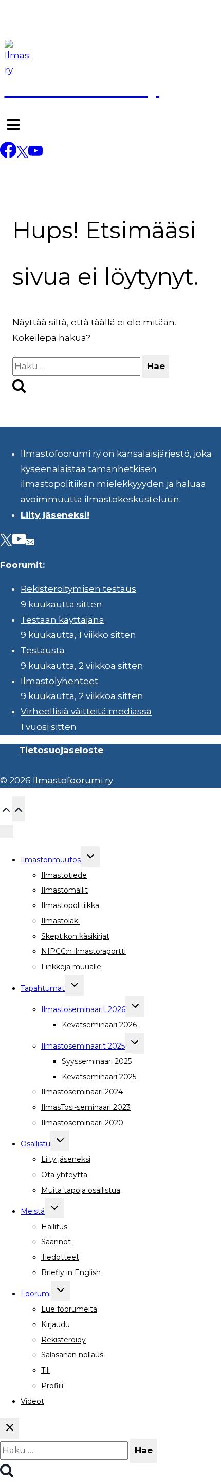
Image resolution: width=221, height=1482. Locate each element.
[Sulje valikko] (6, 831)
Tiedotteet (60, 1257)
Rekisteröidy (63, 1340)
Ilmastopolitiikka (70, 905)
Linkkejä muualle (71, 966)
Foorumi (36, 1293)
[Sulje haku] (9, 1428)
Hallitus (54, 1226)
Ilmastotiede (64, 875)
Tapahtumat (43, 988)
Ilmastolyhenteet (59, 681)
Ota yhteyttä (64, 1174)
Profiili (52, 1385)
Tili (45, 1370)
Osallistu (35, 1143)
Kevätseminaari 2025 (99, 1077)
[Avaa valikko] (13, 126)
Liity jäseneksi (65, 1159)
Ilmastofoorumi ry (73, 780)
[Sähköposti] (30, 541)
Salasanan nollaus (72, 1354)
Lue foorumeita (69, 1309)
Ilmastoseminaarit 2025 (83, 1046)
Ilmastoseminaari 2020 (82, 1122)
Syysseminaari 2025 (97, 1061)
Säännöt (56, 1241)
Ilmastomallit (64, 890)
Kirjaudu (55, 1324)
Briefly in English (71, 1272)
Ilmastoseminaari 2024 (82, 1091)
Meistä (33, 1211)
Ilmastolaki (60, 921)
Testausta (43, 650)
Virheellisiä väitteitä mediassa (86, 711)
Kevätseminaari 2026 (99, 1025)
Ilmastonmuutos (51, 859)
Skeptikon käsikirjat (75, 936)
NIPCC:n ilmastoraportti (83, 951)
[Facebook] (8, 155)
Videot (32, 1401)
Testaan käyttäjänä (62, 620)
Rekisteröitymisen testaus (78, 589)
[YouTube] (35, 155)
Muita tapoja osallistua (80, 1190)
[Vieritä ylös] (6, 808)
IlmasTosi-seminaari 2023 (86, 1107)
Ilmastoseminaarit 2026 (83, 1009)
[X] (22, 155)
